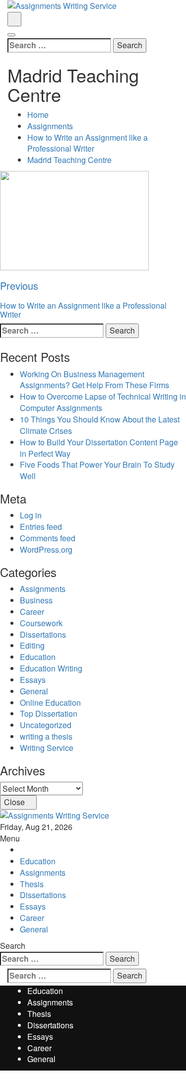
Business (36, 600)
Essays (33, 679)
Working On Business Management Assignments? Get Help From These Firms (94, 379)
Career (32, 611)
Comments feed (47, 538)
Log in (31, 515)
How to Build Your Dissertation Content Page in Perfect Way (99, 447)
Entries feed (41, 526)
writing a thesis (46, 736)
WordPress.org (46, 549)
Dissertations (43, 634)
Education (38, 657)
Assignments (42, 588)
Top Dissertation (48, 713)
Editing (32, 645)
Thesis (32, 884)
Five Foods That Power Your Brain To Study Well (97, 470)
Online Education (50, 702)
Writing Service (46, 747)
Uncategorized (45, 725)
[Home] (23, 849)
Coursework (41, 623)
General (34, 691)
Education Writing (51, 668)
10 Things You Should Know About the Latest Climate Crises (100, 425)
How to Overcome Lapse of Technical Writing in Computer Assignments (103, 402)
